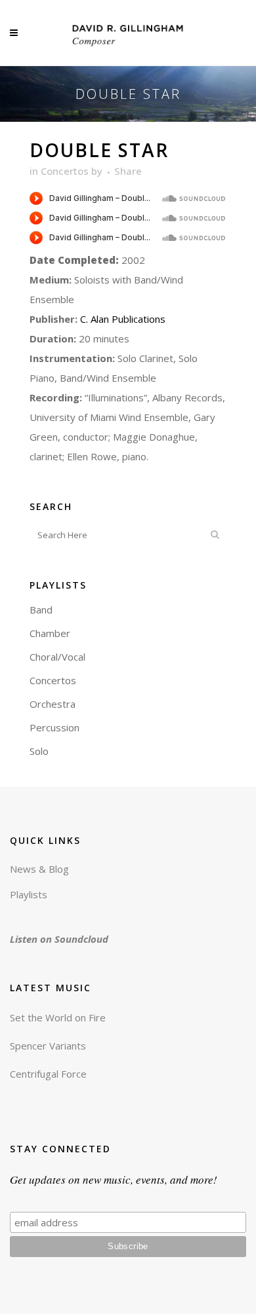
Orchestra (52, 703)
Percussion (54, 727)
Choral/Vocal (57, 656)
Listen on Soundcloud (59, 938)
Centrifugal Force (48, 1073)
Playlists (28, 894)
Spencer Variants (48, 1045)
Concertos (65, 170)
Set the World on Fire (58, 1017)
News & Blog (39, 868)
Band (41, 609)
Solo (39, 750)
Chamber (50, 633)
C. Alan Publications (121, 318)
